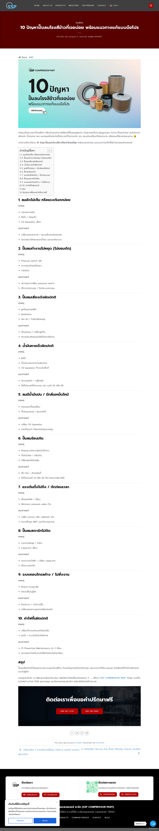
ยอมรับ (45, 820)
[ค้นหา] (151, 5)
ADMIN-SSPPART (95, 36)
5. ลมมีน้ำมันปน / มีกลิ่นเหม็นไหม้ (35, 168)
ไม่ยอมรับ (20, 820)
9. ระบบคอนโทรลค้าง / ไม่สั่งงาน (36, 182)
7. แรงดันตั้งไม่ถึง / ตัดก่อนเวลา (36, 175)
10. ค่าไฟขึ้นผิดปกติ (30, 185)
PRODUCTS (60, 5)
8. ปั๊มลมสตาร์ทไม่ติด (31, 178)
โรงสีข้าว (79, 22)
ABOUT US (47, 5)
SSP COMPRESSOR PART (113, 678)
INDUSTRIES (74, 5)
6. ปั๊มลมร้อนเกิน (29, 171)
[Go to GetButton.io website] (153, 828)
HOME (37, 5)
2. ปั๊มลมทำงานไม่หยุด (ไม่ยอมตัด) (36, 158)
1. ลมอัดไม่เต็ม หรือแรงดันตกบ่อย (35, 154)
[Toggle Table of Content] (48, 151)
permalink (100, 742)
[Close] (57, 802)
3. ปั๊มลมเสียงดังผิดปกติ (32, 161)
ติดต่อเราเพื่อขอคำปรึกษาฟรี (34, 192)
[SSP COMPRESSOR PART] (18, 5)
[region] (32, 813)
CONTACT (101, 5)
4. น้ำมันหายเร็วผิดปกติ (32, 164)
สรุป (23, 188)
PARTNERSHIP (88, 5)
